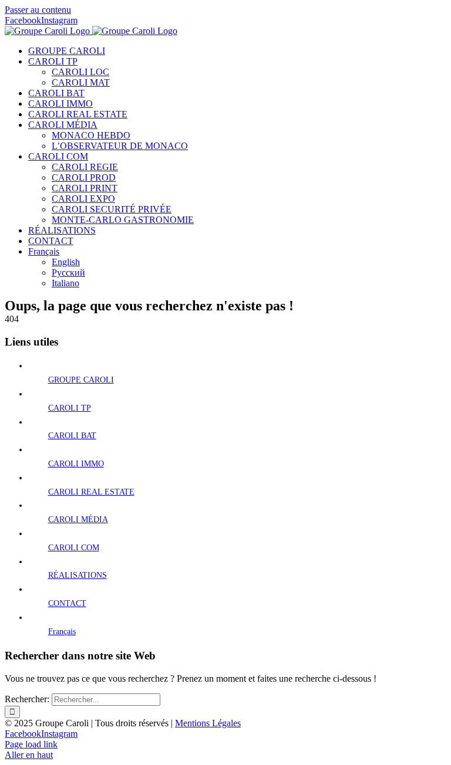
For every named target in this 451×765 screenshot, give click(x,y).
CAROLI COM (73, 547)
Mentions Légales (208, 723)
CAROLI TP (69, 408)
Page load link (31, 744)
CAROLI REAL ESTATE (91, 492)
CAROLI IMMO (76, 463)
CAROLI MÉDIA (78, 519)
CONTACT (67, 603)
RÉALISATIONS (77, 575)
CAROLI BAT (72, 435)
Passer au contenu (38, 10)
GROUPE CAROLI (81, 379)
